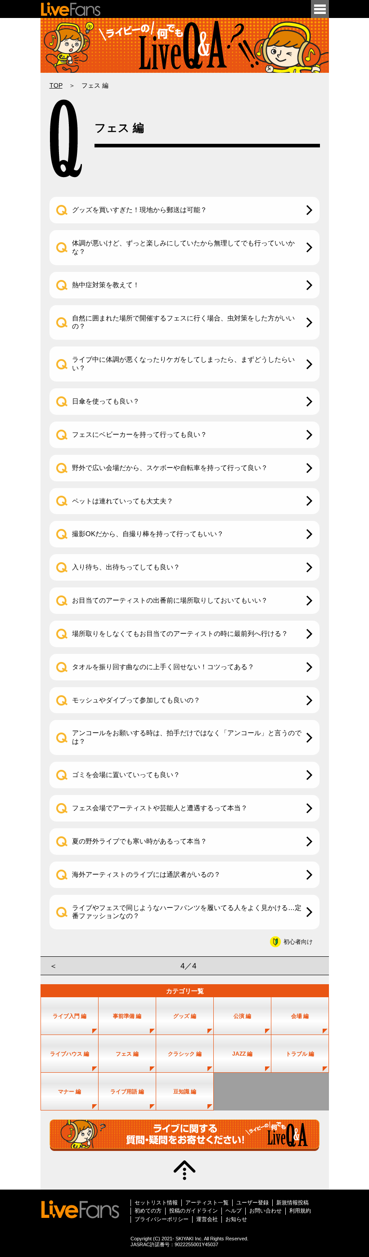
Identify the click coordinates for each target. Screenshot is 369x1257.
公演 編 (242, 1016)
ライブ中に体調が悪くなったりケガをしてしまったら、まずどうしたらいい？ (183, 363)
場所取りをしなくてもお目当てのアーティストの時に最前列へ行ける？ (180, 633)
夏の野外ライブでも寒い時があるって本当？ (139, 841)
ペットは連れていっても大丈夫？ (122, 501)
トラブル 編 (300, 1054)
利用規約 (300, 1211)
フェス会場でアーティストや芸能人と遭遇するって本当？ (160, 808)
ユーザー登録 (252, 1202)
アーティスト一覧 (207, 1202)
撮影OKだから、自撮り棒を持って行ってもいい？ (148, 533)
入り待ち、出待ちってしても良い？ (126, 567)
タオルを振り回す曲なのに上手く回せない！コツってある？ (163, 667)
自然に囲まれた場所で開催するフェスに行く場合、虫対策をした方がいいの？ (183, 322)
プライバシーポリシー (162, 1219)
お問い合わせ (265, 1211)
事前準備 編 (127, 1016)
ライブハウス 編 (69, 1054)
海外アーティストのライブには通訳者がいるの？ (146, 874)
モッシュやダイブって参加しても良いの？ (136, 700)
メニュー (320, 9)
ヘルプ (233, 1211)
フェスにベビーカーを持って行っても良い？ (139, 434)
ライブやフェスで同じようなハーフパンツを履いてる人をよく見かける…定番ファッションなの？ (187, 912)
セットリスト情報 (156, 1202)
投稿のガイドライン (193, 1211)
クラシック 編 (185, 1054)
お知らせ (236, 1219)
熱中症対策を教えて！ (106, 285)
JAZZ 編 (242, 1054)
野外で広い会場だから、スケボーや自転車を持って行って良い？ (170, 467)
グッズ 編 (184, 1016)
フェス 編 (127, 1054)
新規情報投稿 (292, 1202)
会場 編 (300, 1016)
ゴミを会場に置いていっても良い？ (126, 774)
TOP (56, 85)
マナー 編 (69, 1091)
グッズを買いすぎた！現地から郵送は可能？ (139, 209)
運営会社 (207, 1219)
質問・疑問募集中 (185, 1135)
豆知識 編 (184, 1091)
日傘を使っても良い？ (106, 401)
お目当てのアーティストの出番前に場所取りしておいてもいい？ (170, 600)
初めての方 (148, 1211)
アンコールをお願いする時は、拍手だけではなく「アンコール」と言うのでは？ (187, 737)
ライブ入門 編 (69, 1016)
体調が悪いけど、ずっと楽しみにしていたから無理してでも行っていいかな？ (183, 247)
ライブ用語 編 (127, 1091)
